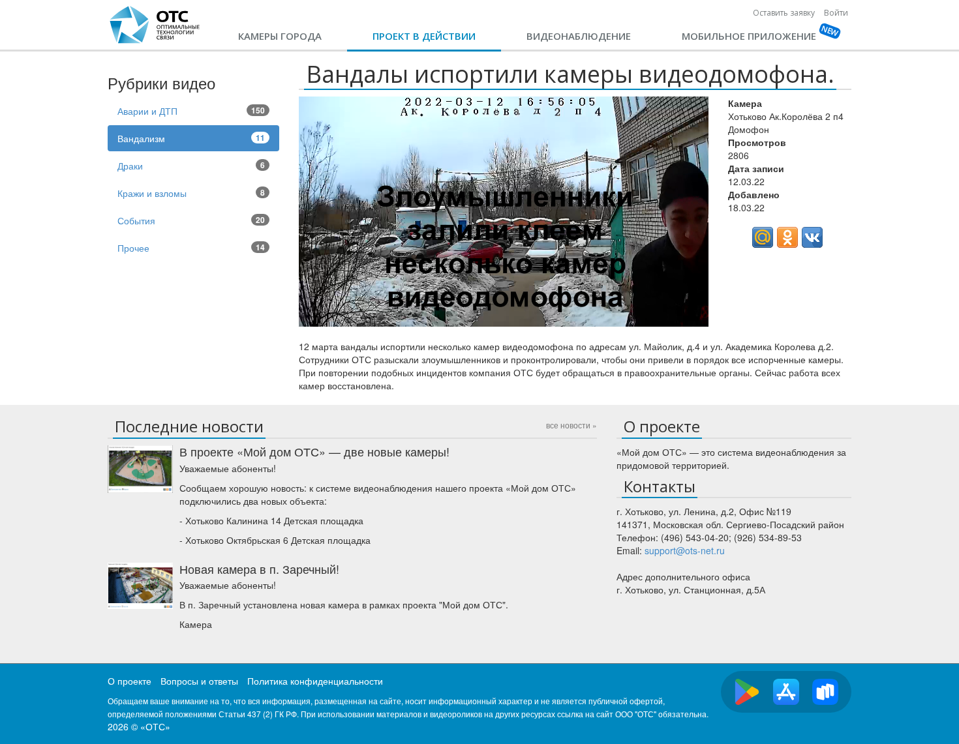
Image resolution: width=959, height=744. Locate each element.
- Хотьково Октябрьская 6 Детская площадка (275, 539)
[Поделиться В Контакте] (812, 237)
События (191, 220)
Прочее (191, 247)
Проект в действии (424, 35)
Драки (191, 165)
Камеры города (280, 35)
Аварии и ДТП (191, 110)
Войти (836, 12)
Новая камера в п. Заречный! (259, 568)
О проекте (129, 680)
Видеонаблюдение (578, 35)
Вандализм (191, 138)
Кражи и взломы (191, 193)
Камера (195, 624)
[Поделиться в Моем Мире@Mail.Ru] (762, 237)
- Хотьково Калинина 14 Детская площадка (271, 520)
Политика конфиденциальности (315, 680)
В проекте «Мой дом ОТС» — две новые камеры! (314, 451)
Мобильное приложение (749, 35)
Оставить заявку (784, 12)
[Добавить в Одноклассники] (787, 237)
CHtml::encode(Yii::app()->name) (155, 25)
